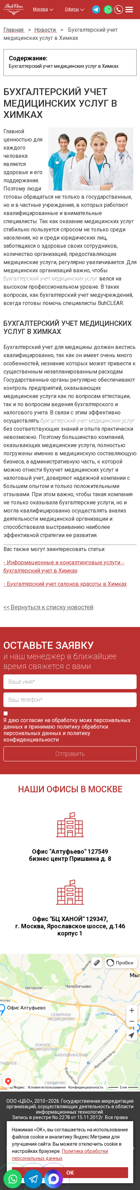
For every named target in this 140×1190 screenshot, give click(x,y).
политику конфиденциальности (46, 736)
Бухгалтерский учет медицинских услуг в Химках (64, 66)
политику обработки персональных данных (55, 729)
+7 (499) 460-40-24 (118, 9)
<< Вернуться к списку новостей (48, 607)
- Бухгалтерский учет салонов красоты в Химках (65, 584)
